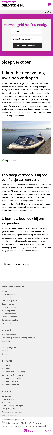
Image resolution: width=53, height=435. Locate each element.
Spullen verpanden (9, 415)
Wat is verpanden (9, 334)
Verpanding (6, 341)
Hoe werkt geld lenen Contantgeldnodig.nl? (19, 338)
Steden (4, 354)
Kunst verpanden (8, 310)
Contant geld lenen (9, 365)
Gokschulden (7, 396)
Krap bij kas (6, 402)
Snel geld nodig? (8, 409)
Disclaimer (18, 426)
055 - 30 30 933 (39, 431)
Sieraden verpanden (10, 320)
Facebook (42, 426)
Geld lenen (6, 368)
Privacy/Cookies (30, 426)
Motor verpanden (9, 313)
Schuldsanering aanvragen (12, 405)
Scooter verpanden (9, 317)
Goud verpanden (8, 304)
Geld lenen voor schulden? (12, 381)
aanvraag (5, 112)
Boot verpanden (8, 294)
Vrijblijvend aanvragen (27, 45)
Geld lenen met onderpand (12, 375)
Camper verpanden (9, 297)
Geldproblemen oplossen (12, 412)
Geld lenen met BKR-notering (13, 371)
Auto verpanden (8, 291)
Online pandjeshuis (9, 347)
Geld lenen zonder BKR (11, 384)
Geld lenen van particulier (12, 378)
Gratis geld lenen (8, 399)
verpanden (36, 231)
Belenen (5, 350)
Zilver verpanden (8, 323)
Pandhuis (5, 344)
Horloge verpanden (9, 307)
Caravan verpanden (9, 301)
